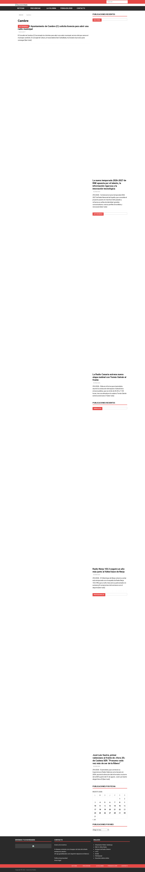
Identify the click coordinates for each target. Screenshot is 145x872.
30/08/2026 (96, 191)
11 (100, 806)
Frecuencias (35, 8)
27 (110, 813)
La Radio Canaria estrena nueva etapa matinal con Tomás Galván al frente (109, 377)
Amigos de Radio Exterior (103, 849)
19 (105, 809)
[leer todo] (28, 40)
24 (95, 813)
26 (105, 813)
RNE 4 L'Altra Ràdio (101, 847)
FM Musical (98, 856)
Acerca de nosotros (60, 845)
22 (120, 809)
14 (115, 806)
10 (95, 806)
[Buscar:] (117, 2)
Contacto (81, 8)
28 (115, 813)
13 (110, 806)
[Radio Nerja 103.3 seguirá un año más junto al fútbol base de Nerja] (110, 486)
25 (100, 813)
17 (95, 809)
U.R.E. (97, 851)
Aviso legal (57, 860)
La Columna (51, 8)
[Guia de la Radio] (21, 5)
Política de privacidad (61, 858)
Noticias (20, 8)
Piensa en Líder (66, 8)
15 (120, 806)
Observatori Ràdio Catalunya (103, 845)
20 (110, 809)
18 (100, 809)
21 (115, 809)
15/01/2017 (21, 32)
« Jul (94, 819)
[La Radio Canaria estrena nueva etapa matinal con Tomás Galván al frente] (110, 292)
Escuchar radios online (102, 858)
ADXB (97, 854)
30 (124, 813)
